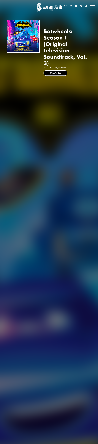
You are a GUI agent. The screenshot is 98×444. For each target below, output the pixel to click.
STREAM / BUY (55, 73)
